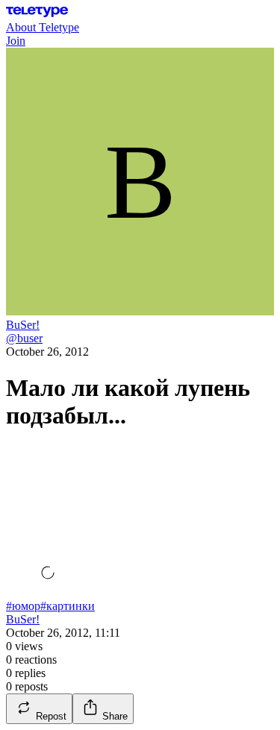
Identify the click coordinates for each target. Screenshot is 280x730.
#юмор (23, 606)
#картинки (67, 606)
